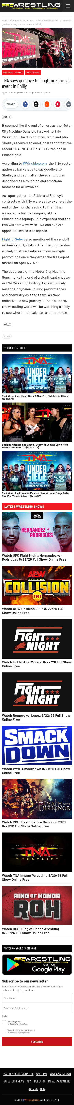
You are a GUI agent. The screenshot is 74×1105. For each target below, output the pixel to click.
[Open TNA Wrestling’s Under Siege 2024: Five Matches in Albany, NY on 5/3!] (37, 373)
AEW (29, 1081)
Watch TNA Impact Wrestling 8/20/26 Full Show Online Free (34, 877)
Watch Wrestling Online (21, 20)
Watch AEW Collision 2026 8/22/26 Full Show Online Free (32, 610)
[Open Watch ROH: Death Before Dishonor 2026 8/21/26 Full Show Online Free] (37, 799)
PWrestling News (31, 1099)
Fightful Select (13, 239)
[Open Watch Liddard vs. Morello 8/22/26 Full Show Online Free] (37, 639)
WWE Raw (41, 1074)
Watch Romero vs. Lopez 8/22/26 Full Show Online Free (36, 717)
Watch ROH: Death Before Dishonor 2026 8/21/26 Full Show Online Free (34, 824)
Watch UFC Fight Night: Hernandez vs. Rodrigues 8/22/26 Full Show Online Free (34, 557)
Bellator (40, 1081)
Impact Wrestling (59, 1081)
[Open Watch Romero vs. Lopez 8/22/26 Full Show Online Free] (37, 692)
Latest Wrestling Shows (24, 506)
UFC (42, 1089)
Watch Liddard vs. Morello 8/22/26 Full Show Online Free (37, 664)
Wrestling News (33, 72)
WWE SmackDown (60, 1074)
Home (4, 20)
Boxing (33, 1089)
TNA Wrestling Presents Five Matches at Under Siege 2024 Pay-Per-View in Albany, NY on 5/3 (35, 495)
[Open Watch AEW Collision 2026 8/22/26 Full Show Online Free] (37, 585)
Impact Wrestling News (12, 72)
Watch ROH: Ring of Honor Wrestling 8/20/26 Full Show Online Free (30, 931)
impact (7, 336)
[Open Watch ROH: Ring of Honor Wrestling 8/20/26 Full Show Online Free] (37, 905)
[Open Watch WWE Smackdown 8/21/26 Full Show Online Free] (37, 745)
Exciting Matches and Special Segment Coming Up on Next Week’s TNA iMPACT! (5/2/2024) (35, 446)
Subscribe (37, 1041)
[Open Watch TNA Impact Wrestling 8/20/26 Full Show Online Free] (37, 852)
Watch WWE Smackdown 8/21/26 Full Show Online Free (36, 771)
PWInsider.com (35, 163)
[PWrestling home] (31, 6)
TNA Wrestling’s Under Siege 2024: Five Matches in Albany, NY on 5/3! (35, 397)
